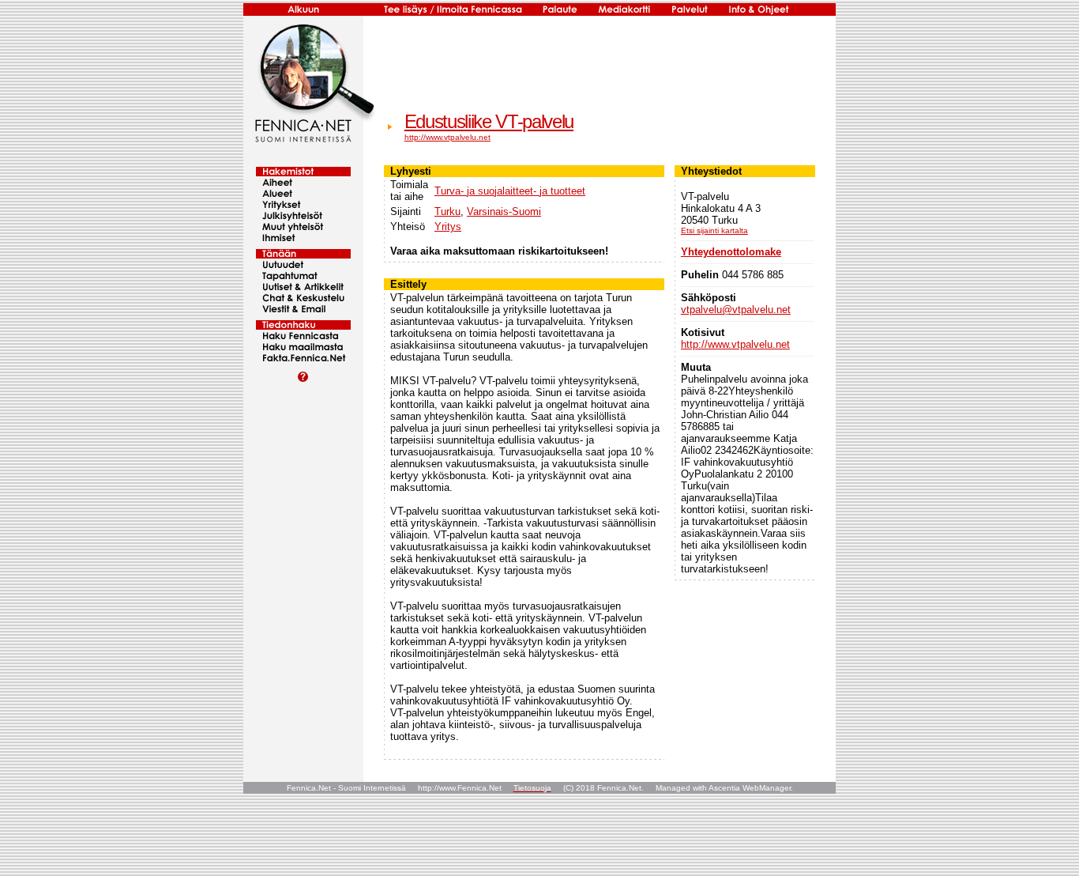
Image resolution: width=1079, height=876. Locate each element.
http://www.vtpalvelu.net (447, 137)
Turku (447, 211)
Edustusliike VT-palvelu (488, 121)
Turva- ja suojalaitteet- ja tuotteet (509, 191)
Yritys (447, 226)
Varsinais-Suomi (504, 211)
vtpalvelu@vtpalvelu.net (736, 309)
